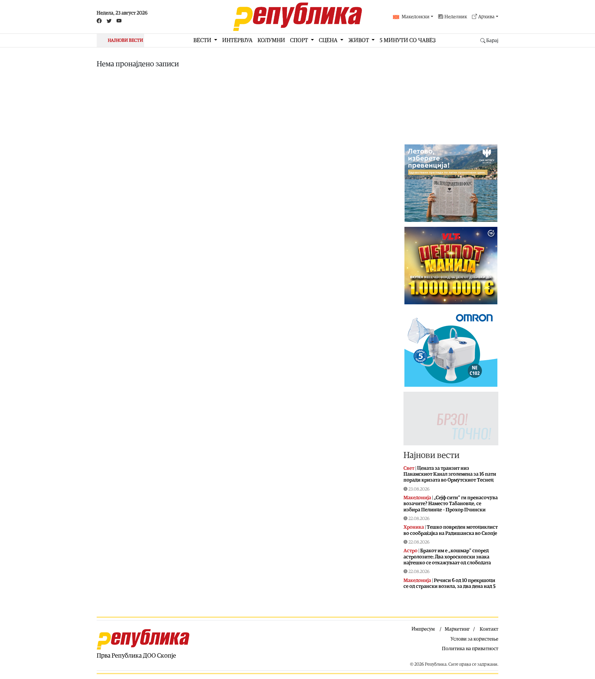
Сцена (329, 40)
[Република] (297, 16)
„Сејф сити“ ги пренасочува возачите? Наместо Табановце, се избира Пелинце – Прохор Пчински (450, 503)
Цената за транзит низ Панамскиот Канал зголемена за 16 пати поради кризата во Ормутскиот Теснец (449, 474)
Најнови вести (431, 455)
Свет (408, 468)
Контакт (489, 629)
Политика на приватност (470, 648)
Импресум (423, 629)
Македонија (417, 497)
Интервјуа (237, 40)
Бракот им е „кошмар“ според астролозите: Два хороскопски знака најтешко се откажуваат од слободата (447, 556)
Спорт (299, 40)
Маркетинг (457, 629)
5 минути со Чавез (408, 40)
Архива (486, 16)
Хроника (413, 527)
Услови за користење (474, 639)
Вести (203, 40)
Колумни (271, 40)
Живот (359, 40)
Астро (410, 550)
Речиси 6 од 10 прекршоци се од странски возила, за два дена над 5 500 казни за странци (449, 586)
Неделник (455, 16)
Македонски (416, 16)
